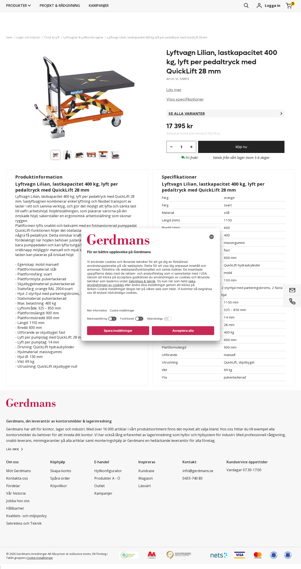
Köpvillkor (58, 485)
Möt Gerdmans (18, 470)
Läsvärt (144, 485)
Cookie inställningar (39, 558)
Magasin (145, 478)
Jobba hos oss (18, 500)
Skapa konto (60, 470)
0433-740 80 (192, 478)
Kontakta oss (17, 478)
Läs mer (174, 89)
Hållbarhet (15, 508)
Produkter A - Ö (107, 478)
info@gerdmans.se (197, 470)
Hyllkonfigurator (108, 470)
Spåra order (60, 478)
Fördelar (13, 485)
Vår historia (16, 493)
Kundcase (146, 470)
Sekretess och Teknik (24, 523)
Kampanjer (99, 5)
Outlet (99, 485)
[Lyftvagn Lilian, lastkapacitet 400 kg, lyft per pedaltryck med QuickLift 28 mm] (86, 98)
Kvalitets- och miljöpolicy (26, 515)
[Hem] (31, 407)
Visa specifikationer (185, 99)
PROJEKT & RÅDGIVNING (60, 5)
